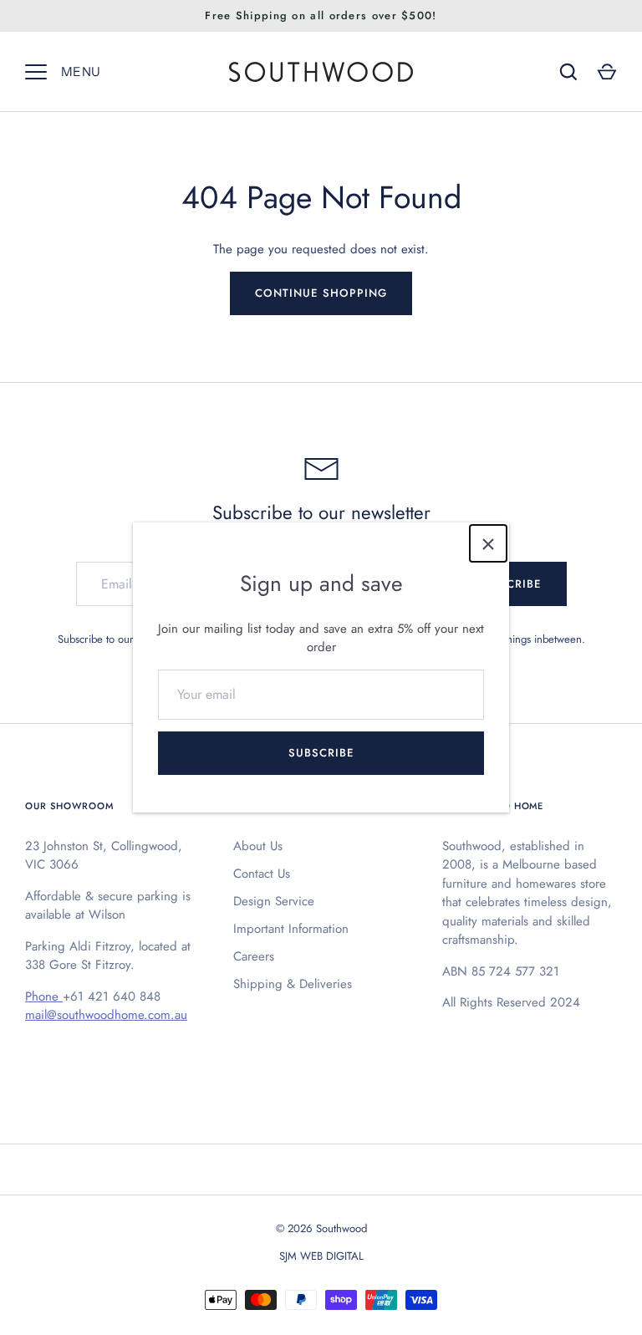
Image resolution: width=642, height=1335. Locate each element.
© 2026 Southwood (321, 1228)
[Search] (568, 72)
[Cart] (606, 72)
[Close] (488, 543)
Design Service (273, 901)
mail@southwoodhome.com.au (106, 1015)
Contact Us (261, 873)
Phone (44, 996)
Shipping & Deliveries (292, 984)
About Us (258, 846)
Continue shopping (321, 293)
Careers (253, 956)
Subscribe (321, 753)
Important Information (291, 929)
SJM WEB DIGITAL (321, 1256)
